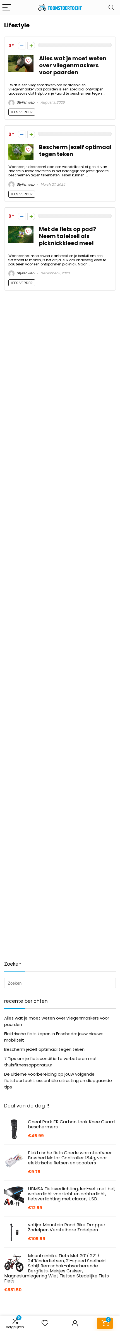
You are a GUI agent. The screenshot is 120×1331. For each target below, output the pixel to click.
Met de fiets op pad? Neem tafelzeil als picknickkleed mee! (67, 236)
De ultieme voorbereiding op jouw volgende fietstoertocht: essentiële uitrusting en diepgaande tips (58, 1080)
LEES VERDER (22, 112)
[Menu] (6, 7)
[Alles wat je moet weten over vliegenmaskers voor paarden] (20, 58)
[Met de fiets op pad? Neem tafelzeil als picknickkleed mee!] (20, 229)
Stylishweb (25, 102)
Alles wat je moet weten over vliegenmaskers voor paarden (72, 65)
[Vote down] (21, 45)
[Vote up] (31, 45)
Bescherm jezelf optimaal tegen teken (75, 150)
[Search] (111, 7)
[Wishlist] (45, 1323)
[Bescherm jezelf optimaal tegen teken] (20, 147)
